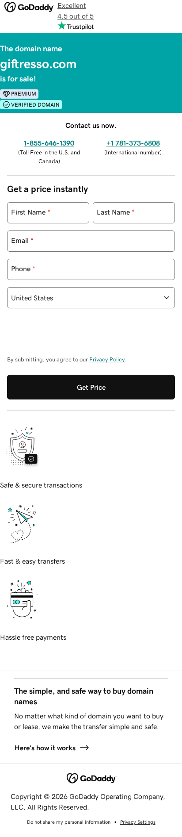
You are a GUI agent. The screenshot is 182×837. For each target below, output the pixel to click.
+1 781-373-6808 (133, 142)
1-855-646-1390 (49, 142)
